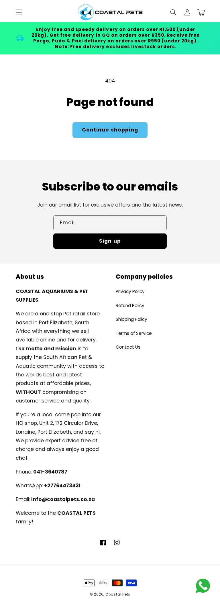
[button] (19, 12)
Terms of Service (134, 333)
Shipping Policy (131, 319)
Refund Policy (130, 306)
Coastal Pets (117, 594)
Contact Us (128, 347)
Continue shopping (110, 129)
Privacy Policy (130, 291)
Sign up (110, 240)
